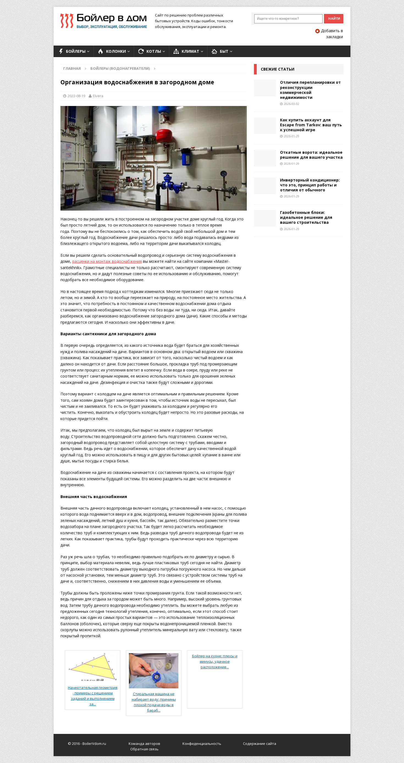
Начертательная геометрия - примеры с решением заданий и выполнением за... (92, 695)
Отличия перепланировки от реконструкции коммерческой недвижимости (310, 90)
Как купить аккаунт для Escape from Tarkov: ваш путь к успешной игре (311, 124)
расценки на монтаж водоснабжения (107, 261)
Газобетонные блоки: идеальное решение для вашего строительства (306, 217)
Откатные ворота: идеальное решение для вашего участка (311, 155)
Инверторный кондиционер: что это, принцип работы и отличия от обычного (310, 184)
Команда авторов (144, 743)
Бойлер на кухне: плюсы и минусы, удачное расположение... (214, 661)
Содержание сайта (259, 743)
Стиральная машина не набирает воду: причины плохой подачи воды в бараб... (154, 702)
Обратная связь (144, 749)
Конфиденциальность (201, 743)
